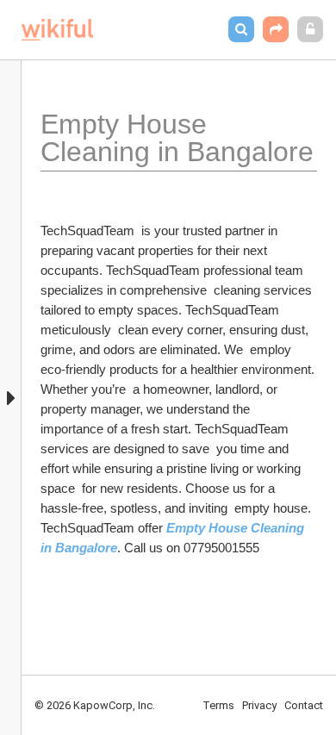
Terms (218, 705)
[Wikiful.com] (57, 29)
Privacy (259, 705)
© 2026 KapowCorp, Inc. (94, 705)
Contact (303, 705)
